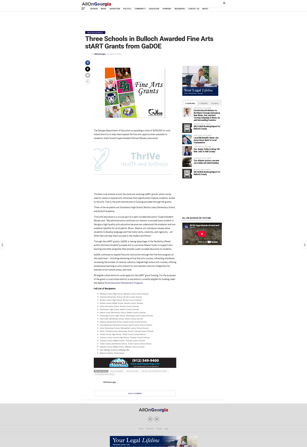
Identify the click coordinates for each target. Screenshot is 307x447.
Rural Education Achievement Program (124, 283)
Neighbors (180, 8)
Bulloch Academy (116, 371)
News (103, 8)
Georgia (94, 8)
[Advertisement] (202, 198)
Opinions (166, 8)
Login (166, 428)
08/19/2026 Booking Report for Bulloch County (207, 173)
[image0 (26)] (130, 191)
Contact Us (193, 8)
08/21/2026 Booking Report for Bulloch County (207, 127)
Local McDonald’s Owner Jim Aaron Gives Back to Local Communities (206, 140)
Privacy (159, 428)
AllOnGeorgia (100, 54)
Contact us (150, 428)
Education (154, 8)
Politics (127, 8)
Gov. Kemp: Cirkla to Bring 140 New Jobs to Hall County (207, 150)
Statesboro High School (104, 374)
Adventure (115, 8)
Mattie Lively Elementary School (154, 371)
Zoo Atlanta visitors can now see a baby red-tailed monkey (206, 161)
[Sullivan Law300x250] (200, 95)
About (205, 8)
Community (140, 8)
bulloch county (133, 371)
